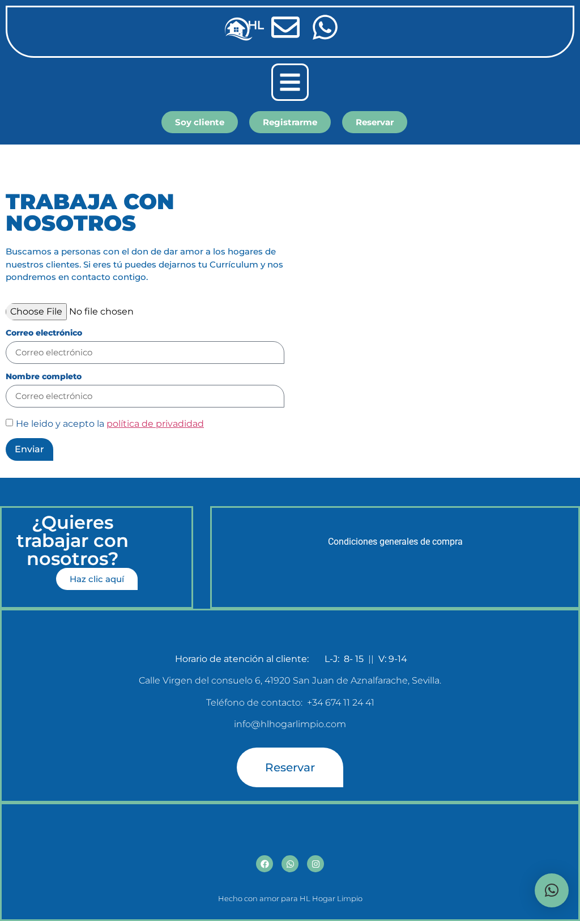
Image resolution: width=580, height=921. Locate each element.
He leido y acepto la (110, 423)
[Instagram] (315, 863)
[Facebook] (264, 863)
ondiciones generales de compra (398, 541)
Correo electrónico (44, 333)
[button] (290, 82)
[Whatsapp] (290, 863)
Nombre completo (44, 376)
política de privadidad (155, 423)
